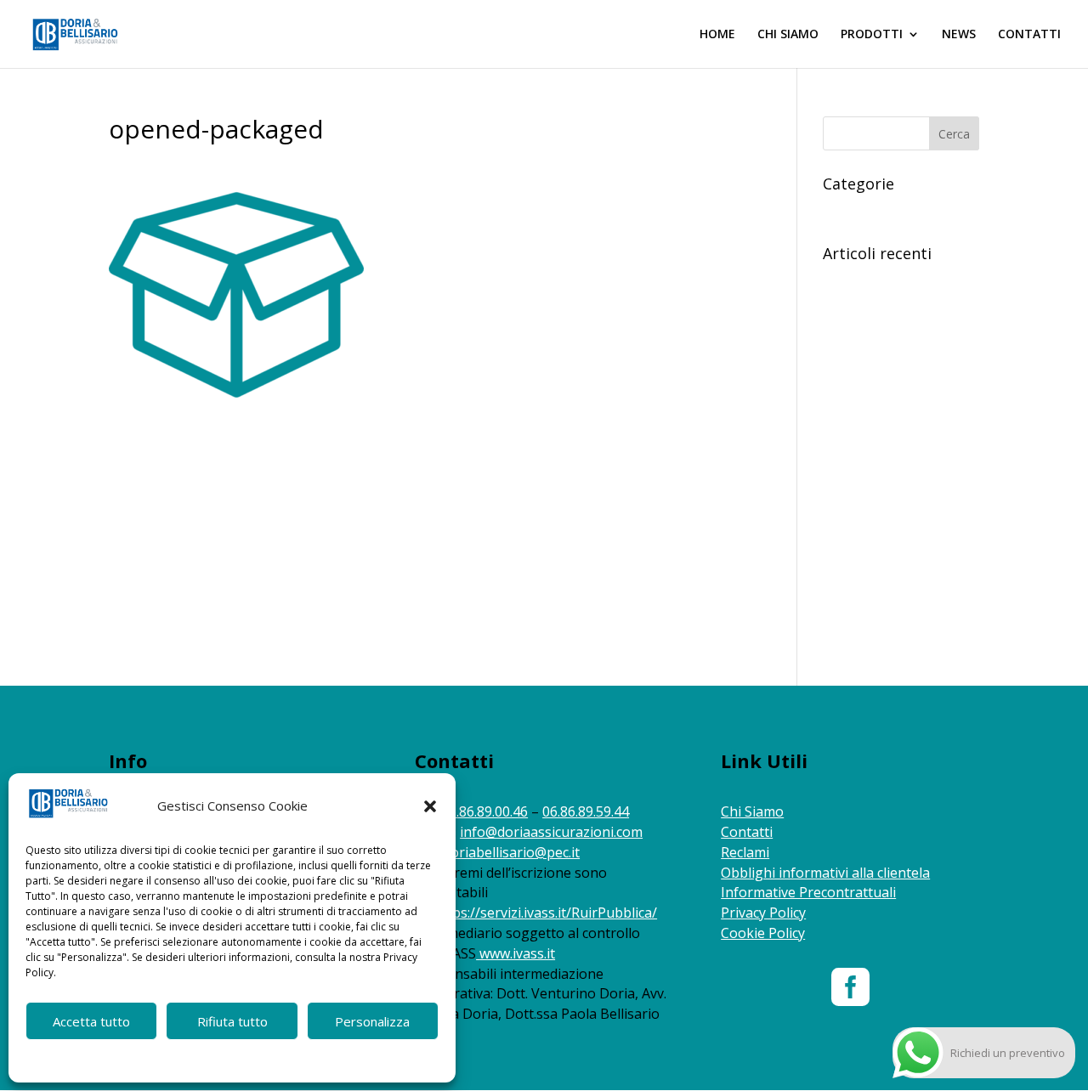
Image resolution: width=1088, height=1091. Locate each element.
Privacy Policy (763, 912)
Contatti (747, 831)
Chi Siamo (752, 811)
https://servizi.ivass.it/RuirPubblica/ (545, 912)
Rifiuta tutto (232, 1021)
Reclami (745, 852)
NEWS (959, 35)
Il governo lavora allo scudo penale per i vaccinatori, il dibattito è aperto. (899, 386)
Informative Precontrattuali (808, 892)
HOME (717, 35)
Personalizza (372, 1021)
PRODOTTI (872, 35)
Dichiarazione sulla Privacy (264, 1059)
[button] (430, 806)
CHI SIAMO (788, 35)
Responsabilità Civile (878, 209)
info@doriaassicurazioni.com (551, 831)
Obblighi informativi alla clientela (825, 872)
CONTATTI (1029, 35)
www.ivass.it (517, 953)
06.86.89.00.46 (484, 811)
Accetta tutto (91, 1021)
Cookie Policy (160, 1059)
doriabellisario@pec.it (511, 852)
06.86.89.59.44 (585, 811)
